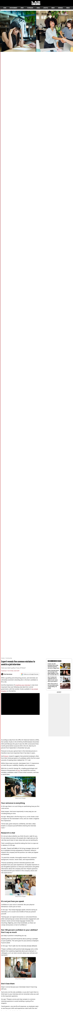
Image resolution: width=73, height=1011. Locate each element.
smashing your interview (22, 685)
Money (53, 8)
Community (9, 658)
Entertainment (13, 8)
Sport (22, 8)
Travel (38, 8)
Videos (68, 8)
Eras (18, 770)
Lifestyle (45, 8)
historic (6, 756)
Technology (30, 8)
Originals (60, 8)
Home (2, 658)
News (4, 8)
